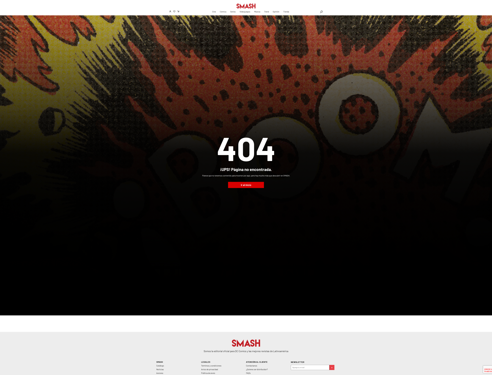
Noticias (160, 369)
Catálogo (160, 365)
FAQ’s (248, 373)
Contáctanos (251, 365)
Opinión (276, 11)
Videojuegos (245, 11)
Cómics (223, 11)
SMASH (159, 362)
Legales (205, 362)
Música (257, 11)
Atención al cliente (257, 362)
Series (233, 11)
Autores (159, 373)
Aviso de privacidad (209, 369)
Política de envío (208, 373)
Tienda (286, 11)
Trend (266, 11)
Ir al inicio (246, 184)
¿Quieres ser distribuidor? (257, 369)
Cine (214, 11)
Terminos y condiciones (211, 365)
